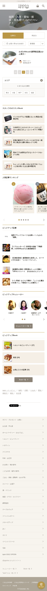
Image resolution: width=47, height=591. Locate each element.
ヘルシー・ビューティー (11, 439)
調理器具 (6, 503)
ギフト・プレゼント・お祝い (12, 420)
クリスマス (6, 452)
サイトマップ (7, 585)
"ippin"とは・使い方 (9, 573)
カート (37, 5)
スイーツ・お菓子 (9, 484)
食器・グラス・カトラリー (12, 497)
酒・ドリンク (7, 490)
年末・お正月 (7, 458)
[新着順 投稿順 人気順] (36, 44)
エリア (7, 80)
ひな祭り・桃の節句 (9, 465)
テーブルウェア (8, 509)
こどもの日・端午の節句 (11, 471)
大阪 (13, 93)
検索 (43, 5)
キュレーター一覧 (9, 569)
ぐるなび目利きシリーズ (21, 582)
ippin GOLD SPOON (9, 554)
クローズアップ (8, 522)
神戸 (19, 93)
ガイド (5, 535)
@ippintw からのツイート (12, 560)
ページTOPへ (23, 399)
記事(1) (13, 35)
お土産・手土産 (8, 426)
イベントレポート (9, 516)
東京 (7, 93)
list (20, 405)
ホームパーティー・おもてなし (13, 433)
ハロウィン (6, 445)
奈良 (26, 93)
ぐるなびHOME (7, 582)
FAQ (14, 585)
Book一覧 (27, 569)
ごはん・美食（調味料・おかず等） (15, 477)
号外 (4, 548)
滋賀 (32, 93)
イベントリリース (9, 541)
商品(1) (34, 35)
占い (4, 529)
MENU (3, 5)
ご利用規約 (34, 582)
